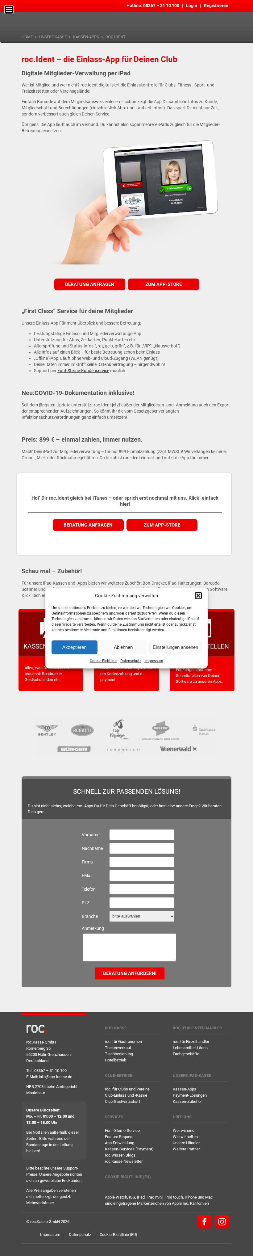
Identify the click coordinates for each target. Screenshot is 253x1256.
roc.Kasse (115, 1028)
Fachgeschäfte (186, 1054)
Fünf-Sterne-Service (122, 1130)
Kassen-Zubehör (187, 1101)
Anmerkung (93, 928)
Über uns (182, 1117)
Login (191, 5)
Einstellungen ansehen (175, 647)
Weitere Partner (186, 1149)
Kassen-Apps (86, 37)
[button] (198, 595)
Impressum (153, 660)
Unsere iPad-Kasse (192, 1075)
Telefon (89, 889)
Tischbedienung (119, 1054)
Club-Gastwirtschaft (122, 1101)
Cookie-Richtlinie (103, 660)
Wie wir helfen (185, 1136)
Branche (90, 916)
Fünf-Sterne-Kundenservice (83, 370)
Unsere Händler (186, 1142)
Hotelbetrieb (115, 1060)
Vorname (90, 834)
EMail (87, 875)
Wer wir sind (183, 1130)
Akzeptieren (74, 647)
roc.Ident (116, 37)
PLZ (85, 902)
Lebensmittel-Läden (190, 1047)
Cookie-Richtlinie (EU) (128, 1176)
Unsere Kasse (53, 37)
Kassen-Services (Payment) (129, 1149)
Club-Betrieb (118, 1075)
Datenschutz (130, 660)
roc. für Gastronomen (123, 1041)
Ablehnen (123, 647)
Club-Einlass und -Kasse (126, 1095)
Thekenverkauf (118, 1047)
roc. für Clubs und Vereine (127, 1089)
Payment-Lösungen (190, 1095)
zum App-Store (163, 284)
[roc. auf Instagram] (222, 1221)
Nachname (92, 848)
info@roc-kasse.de (55, 1076)
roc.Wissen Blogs (120, 1155)
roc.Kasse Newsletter (124, 1161)
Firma (87, 861)
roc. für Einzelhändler (197, 1028)
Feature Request (119, 1136)
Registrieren (216, 5)
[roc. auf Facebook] (204, 1221)
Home (27, 37)
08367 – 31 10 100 (161, 5)
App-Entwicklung (119, 1142)
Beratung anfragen (89, 284)
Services (114, 1117)
